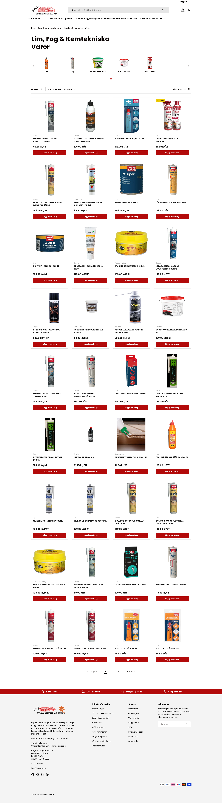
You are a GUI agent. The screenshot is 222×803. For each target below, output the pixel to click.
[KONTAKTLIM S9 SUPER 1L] (131, 179)
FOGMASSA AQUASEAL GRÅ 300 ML (49, 648)
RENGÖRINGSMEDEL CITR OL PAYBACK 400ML (46, 331)
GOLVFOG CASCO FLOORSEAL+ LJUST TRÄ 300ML (47, 203)
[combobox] (118, 10)
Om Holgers (133, 713)
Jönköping (50, 738)
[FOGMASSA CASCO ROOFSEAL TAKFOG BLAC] (49, 370)
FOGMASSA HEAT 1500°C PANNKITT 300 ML (45, 140)
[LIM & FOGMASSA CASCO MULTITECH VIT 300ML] (172, 243)
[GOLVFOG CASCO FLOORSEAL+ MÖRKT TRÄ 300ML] (172, 498)
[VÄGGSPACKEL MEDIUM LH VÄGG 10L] (172, 307)
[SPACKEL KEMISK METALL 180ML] (131, 243)
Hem (33, 28)
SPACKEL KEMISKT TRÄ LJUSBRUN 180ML (49, 586)
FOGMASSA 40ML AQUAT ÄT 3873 (131, 138)
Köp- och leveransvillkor (103, 713)
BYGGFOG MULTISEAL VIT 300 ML (171, 584)
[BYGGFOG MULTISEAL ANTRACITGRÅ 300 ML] (90, 370)
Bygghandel (133, 722)
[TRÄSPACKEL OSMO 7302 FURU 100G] (90, 243)
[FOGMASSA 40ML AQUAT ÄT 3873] (131, 116)
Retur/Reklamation (100, 718)
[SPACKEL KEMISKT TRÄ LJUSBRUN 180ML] (49, 562)
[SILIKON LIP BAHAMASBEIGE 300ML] (90, 498)
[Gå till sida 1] (111, 79)
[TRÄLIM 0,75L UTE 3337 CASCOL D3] (172, 434)
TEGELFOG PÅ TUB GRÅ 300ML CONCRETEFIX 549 (88, 203)
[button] (162, 10)
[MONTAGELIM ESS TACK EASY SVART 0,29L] (172, 370)
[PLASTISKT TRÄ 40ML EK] (131, 625)
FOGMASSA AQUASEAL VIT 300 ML (90, 648)
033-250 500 (37, 763)
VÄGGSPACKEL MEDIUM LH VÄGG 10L (171, 331)
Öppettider (133, 741)
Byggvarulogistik (135, 732)
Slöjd (130, 727)
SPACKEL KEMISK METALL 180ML (130, 266)
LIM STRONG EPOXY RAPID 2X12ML (130, 393)
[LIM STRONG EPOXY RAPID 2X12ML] (131, 370)
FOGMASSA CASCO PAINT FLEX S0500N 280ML (88, 586)
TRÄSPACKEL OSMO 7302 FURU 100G (88, 267)
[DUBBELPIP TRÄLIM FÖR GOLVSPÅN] (131, 434)
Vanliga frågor (98, 708)
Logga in (183, 2)
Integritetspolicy (99, 736)
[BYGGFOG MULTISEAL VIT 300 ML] (172, 562)
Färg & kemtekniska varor (50, 28)
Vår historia (133, 718)
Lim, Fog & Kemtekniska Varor (77, 28)
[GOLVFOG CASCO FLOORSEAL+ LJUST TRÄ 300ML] (49, 179)
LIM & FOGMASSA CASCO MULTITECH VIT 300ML (167, 267)
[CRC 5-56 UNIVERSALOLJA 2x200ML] (172, 116)
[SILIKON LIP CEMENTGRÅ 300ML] (49, 498)
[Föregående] (33, 66)
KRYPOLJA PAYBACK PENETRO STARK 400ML (129, 331)
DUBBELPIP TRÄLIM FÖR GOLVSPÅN (131, 457)
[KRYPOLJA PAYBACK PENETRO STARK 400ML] (131, 307)
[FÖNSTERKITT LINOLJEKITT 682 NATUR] (90, 307)
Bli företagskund (99, 727)
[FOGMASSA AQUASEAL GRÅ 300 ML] (49, 625)
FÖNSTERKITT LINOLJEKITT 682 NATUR (88, 331)
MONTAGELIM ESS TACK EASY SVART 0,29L (169, 395)
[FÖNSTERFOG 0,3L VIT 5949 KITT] (172, 179)
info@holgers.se (38, 768)
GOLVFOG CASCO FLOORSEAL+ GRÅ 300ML (129, 522)
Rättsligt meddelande (101, 741)
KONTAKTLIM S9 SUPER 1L (127, 202)
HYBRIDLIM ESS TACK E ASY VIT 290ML (47, 458)
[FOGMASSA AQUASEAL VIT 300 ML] (90, 625)
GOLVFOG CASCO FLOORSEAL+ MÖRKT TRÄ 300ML (170, 522)
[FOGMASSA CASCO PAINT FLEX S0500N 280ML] (90, 562)
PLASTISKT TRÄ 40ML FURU (168, 648)
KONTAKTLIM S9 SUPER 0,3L (46, 266)
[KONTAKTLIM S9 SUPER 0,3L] (49, 243)
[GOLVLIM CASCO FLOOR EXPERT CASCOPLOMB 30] (90, 116)
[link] (91, 671)
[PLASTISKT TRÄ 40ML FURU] (172, 625)
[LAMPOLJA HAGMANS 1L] (90, 434)
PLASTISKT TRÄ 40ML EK (126, 648)
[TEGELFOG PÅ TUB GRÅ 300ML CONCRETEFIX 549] (90, 179)
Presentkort (97, 722)
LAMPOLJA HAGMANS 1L (85, 457)
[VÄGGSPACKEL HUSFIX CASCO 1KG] (131, 562)
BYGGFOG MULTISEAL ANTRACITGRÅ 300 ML (84, 395)
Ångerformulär (98, 745)
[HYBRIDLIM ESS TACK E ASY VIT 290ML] (49, 434)
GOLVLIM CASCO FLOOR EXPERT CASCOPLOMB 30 (89, 140)
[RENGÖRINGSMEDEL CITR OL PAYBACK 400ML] (49, 307)
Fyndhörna (133, 736)
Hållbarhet (133, 708)
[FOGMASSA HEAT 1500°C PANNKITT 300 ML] (49, 116)
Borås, (41, 738)
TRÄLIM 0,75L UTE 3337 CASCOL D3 (172, 457)
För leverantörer (99, 732)
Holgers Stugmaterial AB (45, 794)
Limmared (63, 738)
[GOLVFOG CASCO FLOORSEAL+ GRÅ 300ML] (131, 498)
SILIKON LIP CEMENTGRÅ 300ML (48, 521)
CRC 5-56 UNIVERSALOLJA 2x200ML (168, 140)
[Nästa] (188, 66)
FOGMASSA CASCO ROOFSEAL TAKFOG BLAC (47, 395)
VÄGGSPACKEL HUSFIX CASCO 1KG (131, 584)
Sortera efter (54, 89)
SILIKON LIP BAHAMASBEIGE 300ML (90, 521)
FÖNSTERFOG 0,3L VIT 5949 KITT (171, 202)
